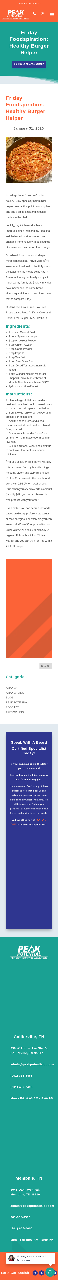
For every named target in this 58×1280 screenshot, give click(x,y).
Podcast (12, 707)
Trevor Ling (15, 712)
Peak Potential (17, 702)
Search (45, 666)
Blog (9, 697)
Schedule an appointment (29, 64)
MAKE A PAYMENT (29, 3)
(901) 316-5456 (21, 1075)
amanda (11, 688)
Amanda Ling (15, 693)
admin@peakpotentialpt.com (32, 1064)
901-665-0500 (20, 1217)
